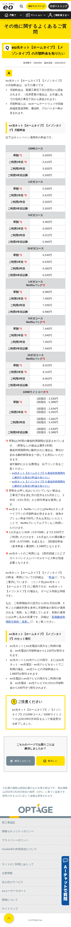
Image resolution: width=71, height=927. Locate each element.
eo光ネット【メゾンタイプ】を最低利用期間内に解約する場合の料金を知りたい (38, 483)
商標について (10, 899)
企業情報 (7, 873)
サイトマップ (10, 908)
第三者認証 (8, 822)
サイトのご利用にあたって (18, 864)
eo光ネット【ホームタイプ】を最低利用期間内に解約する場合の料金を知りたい (38, 475)
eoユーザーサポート (14, 890)
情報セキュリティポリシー (18, 831)
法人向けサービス (12, 881)
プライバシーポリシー (15, 840)
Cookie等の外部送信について (19, 849)
